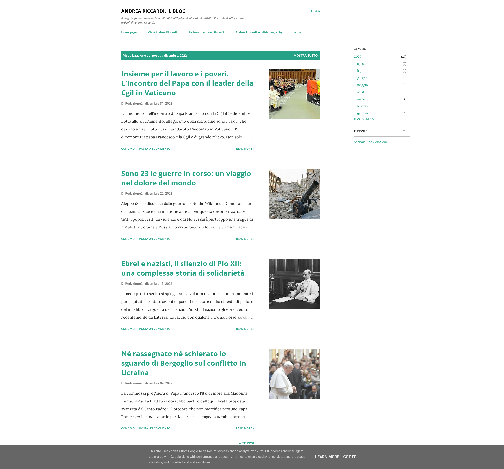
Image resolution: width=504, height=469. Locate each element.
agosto (362, 64)
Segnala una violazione (371, 142)
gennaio (363, 113)
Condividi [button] (128, 148)
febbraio (363, 106)
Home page (129, 32)
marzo (361, 99)
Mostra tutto (306, 55)
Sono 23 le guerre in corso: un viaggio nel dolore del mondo (186, 178)
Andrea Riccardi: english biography (259, 32)
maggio (362, 85)
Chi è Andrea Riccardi (162, 32)
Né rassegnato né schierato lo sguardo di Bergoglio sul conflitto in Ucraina (183, 363)
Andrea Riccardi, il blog (153, 11)
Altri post (246, 443)
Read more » (245, 148)
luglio (361, 71)
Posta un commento (154, 148)
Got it (349, 456)
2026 (357, 56)
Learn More (327, 456)
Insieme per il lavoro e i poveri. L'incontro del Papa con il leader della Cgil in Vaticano (187, 83)
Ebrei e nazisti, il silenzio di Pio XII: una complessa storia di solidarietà (183, 268)
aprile (361, 92)
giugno (362, 78)
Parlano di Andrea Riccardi (206, 32)
